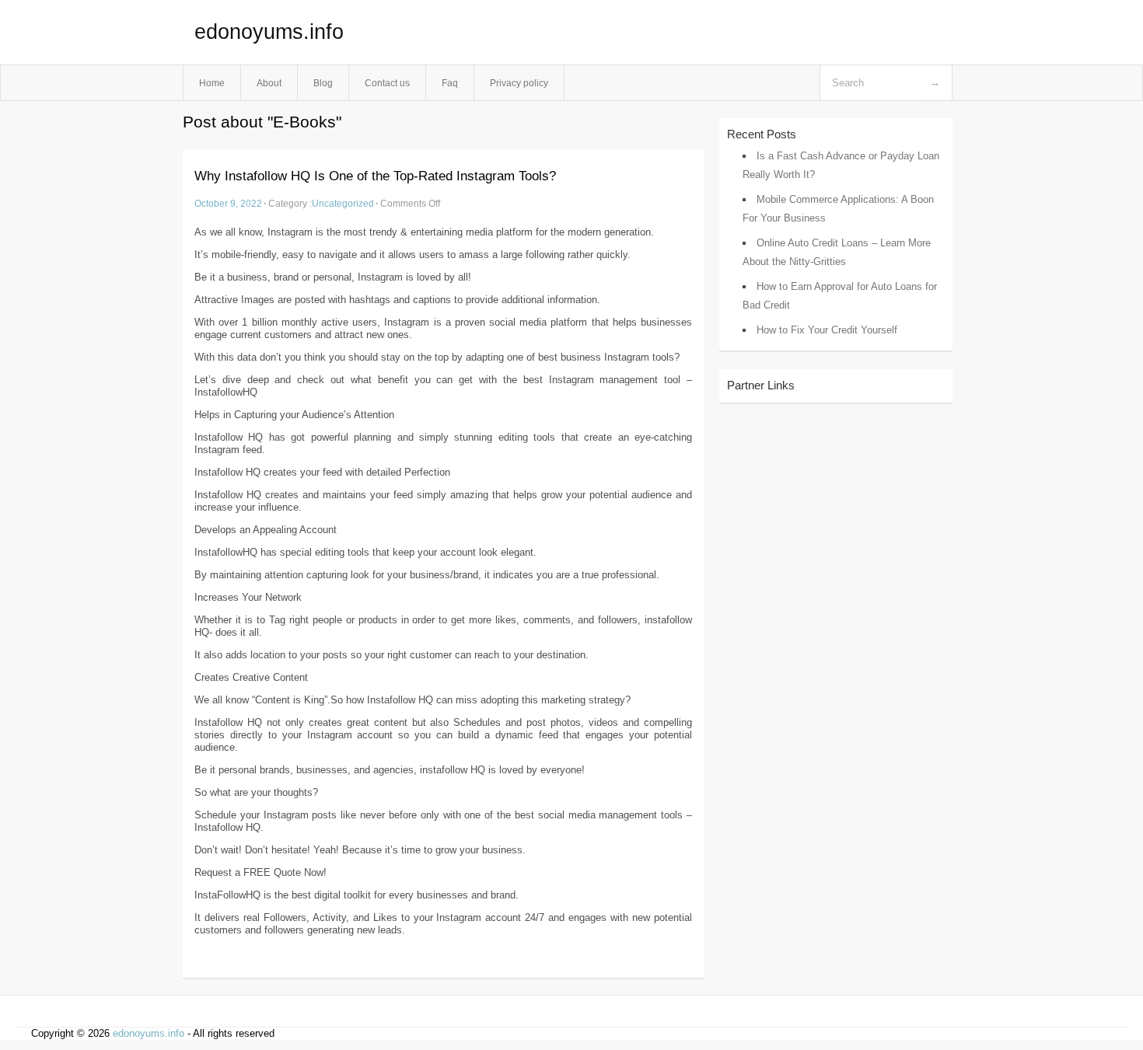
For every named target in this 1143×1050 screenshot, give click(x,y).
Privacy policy (519, 83)
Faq (450, 83)
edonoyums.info (269, 32)
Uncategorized (343, 203)
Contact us (387, 83)
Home (212, 83)
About (269, 83)
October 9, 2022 (228, 203)
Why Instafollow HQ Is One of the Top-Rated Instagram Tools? (375, 176)
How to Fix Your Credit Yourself (827, 330)
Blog (323, 83)
